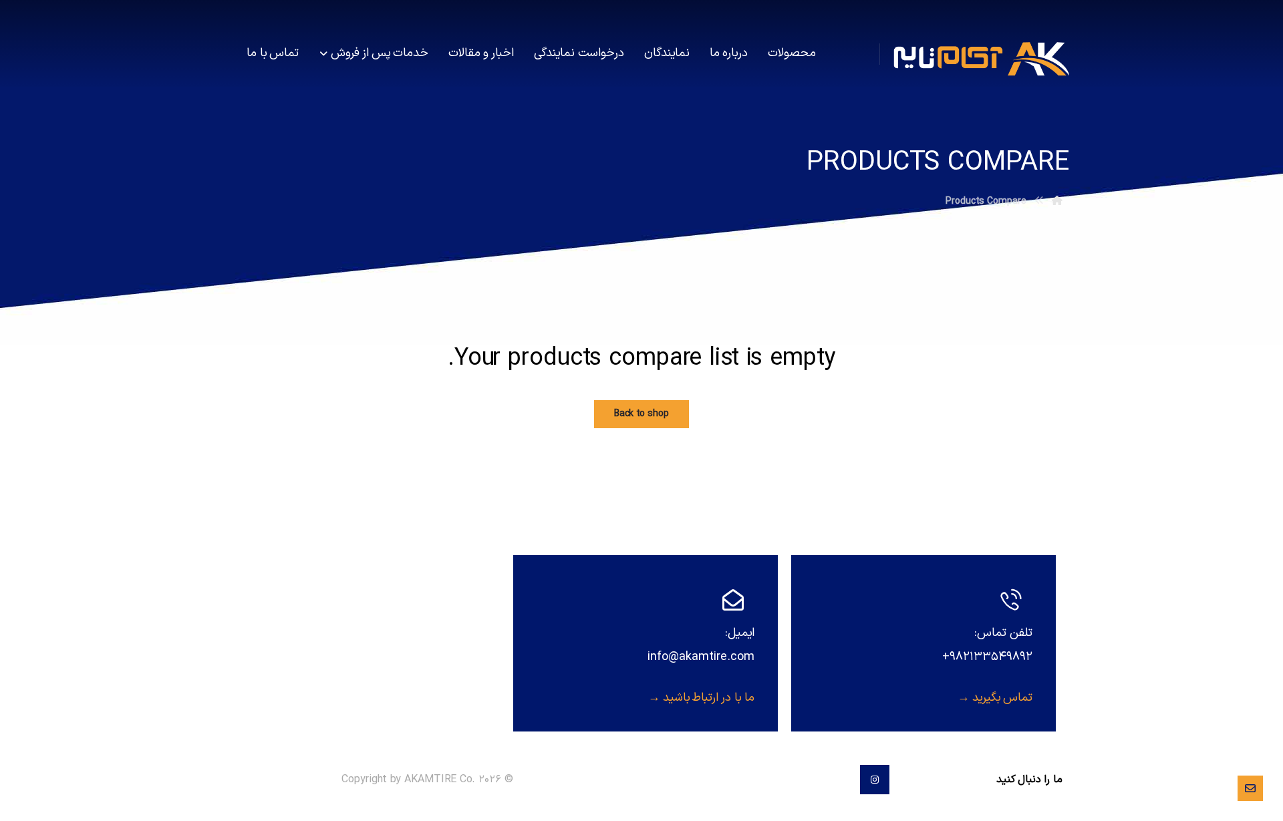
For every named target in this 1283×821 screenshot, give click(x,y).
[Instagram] (874, 779)
